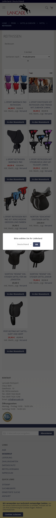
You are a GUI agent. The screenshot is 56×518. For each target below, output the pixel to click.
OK (36, 244)
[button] (24, 244)
